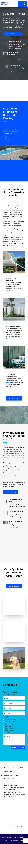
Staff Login (24, 837)
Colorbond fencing (9, 730)
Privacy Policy (16, 837)
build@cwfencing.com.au (11, 775)
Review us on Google (10, 785)
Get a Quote (11, 492)
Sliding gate (8, 732)
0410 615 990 (8, 771)
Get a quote (22, 3)
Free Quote (10, 95)
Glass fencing (8, 726)
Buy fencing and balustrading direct (14, 719)
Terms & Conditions (7, 837)
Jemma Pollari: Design (17, 840)
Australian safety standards (16, 518)
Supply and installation (10, 721)
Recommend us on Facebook (13, 792)
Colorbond (8, 382)
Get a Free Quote (12, 33)
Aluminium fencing (9, 728)
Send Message (18, 747)
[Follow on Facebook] (14, 756)
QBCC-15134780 (9, 778)
